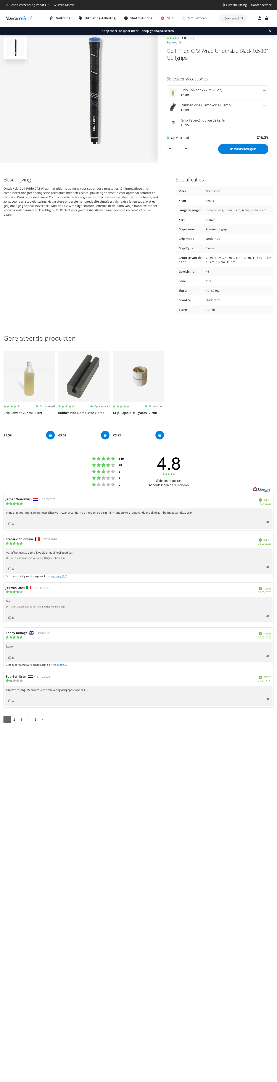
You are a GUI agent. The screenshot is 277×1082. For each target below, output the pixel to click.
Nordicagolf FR (59, 576)
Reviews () (174, 42)
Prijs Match (66, 5)
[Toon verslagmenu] (267, 523)
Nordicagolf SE (59, 664)
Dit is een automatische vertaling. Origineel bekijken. (35, 557)
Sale (170, 18)
